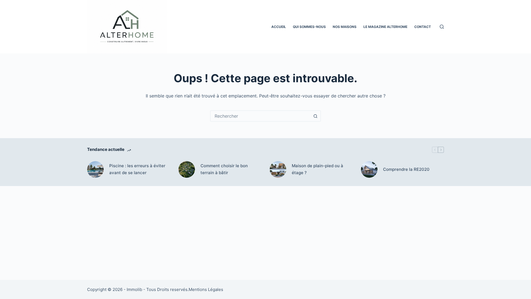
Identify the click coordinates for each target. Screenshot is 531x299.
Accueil (278, 27)
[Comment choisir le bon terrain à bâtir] (186, 169)
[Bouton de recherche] (315, 116)
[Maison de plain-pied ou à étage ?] (278, 169)
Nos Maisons (344, 27)
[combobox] (260, 116)
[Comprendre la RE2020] (369, 169)
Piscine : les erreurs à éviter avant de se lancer (137, 169)
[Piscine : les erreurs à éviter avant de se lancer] (95, 169)
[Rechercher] (442, 27)
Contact (422, 27)
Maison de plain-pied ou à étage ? (317, 169)
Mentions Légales (206, 289)
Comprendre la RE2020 (406, 169)
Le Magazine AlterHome (385, 27)
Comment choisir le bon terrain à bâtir (224, 169)
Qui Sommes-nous (309, 27)
